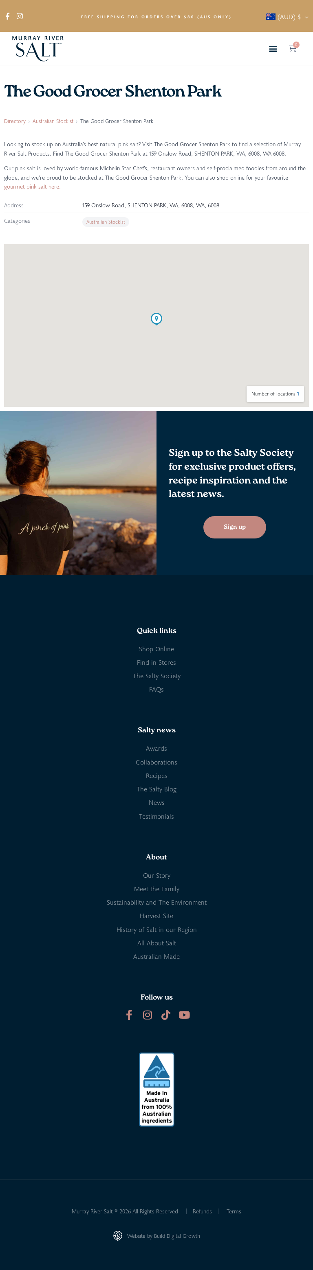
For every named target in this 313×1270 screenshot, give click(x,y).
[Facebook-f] (129, 1015)
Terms (234, 1211)
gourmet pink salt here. (32, 186)
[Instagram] (147, 1015)
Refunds (202, 1211)
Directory (15, 121)
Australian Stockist (53, 121)
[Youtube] (184, 1015)
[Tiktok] (166, 1015)
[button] (273, 48)
